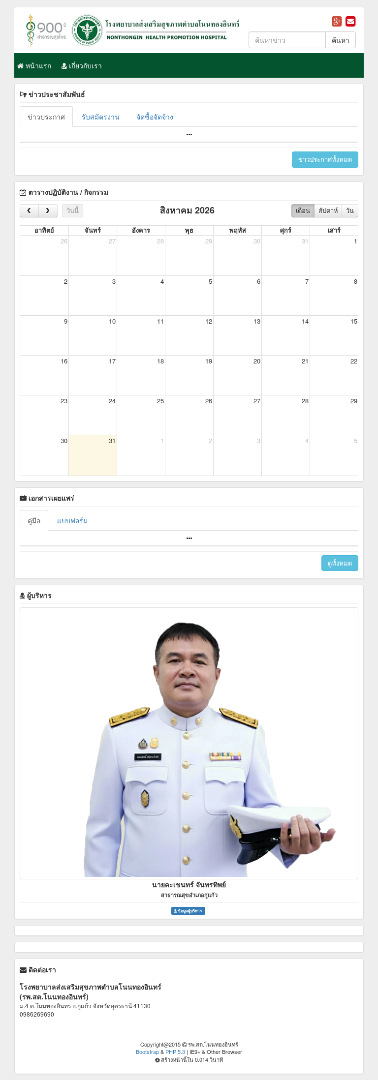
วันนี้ (72, 210)
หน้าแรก (37, 65)
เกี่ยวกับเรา (84, 65)
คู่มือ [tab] (34, 520)
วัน (350, 210)
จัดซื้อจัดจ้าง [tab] (154, 116)
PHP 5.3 (175, 1051)
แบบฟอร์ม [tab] (72, 520)
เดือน (303, 210)
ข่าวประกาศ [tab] (46, 116)
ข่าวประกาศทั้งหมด (325, 159)
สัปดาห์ (328, 210)
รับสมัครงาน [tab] (101, 116)
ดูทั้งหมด (340, 563)
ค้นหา (340, 40)
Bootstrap (147, 1051)
